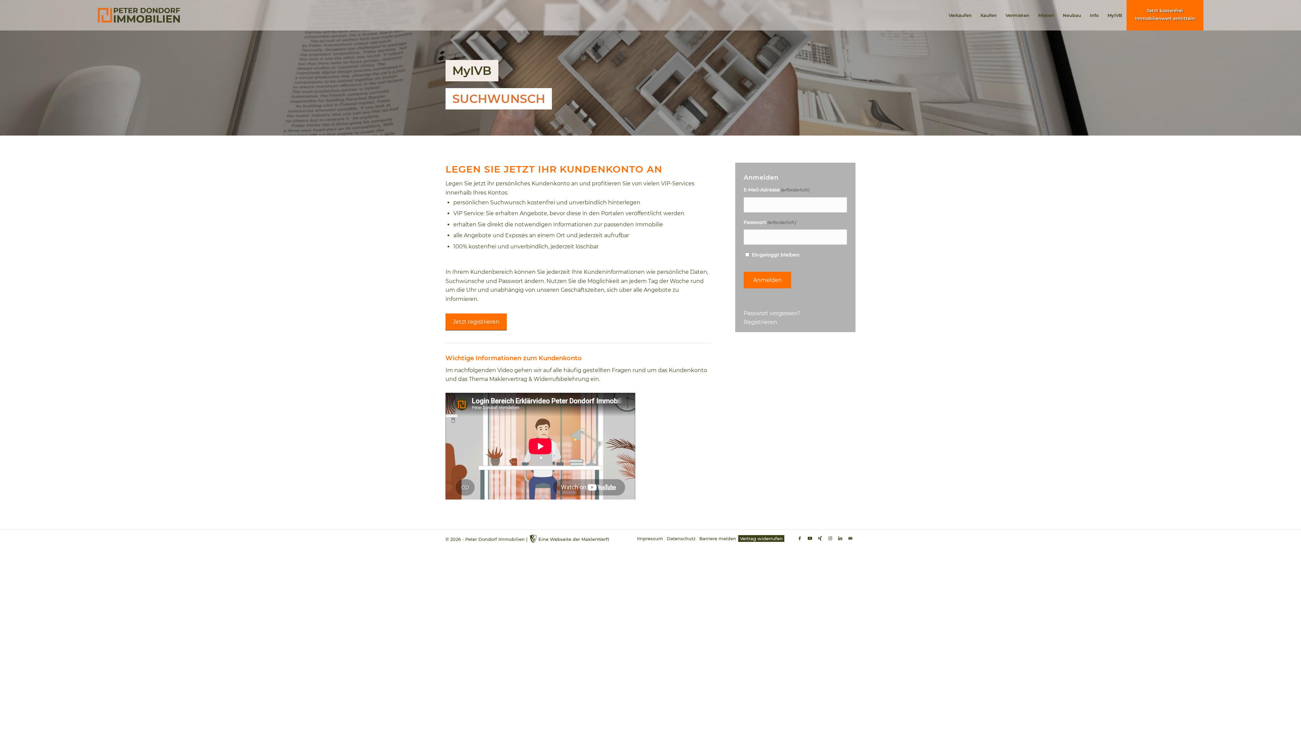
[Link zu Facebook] (799, 538)
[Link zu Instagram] (830, 538)
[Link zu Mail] (850, 538)
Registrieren (760, 322)
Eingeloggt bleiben (776, 255)
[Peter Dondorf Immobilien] (139, 15)
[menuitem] (960, 15)
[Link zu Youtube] (810, 538)
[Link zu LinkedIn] (840, 538)
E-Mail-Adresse (776, 190)
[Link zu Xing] (820, 538)
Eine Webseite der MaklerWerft (573, 539)
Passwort (770, 222)
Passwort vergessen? (772, 313)
